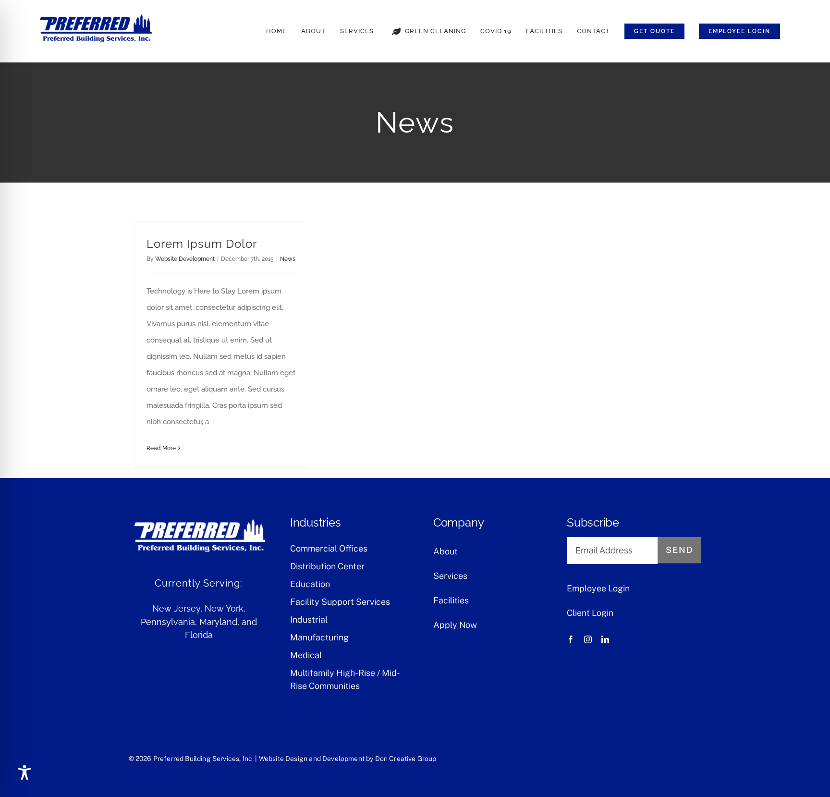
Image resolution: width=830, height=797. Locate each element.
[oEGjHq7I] (95, 14)
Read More (161, 448)
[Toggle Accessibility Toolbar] (24, 772)
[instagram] (588, 639)
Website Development (185, 259)
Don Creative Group (406, 758)
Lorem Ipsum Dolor (201, 244)
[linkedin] (605, 639)
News (287, 259)
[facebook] (570, 639)
